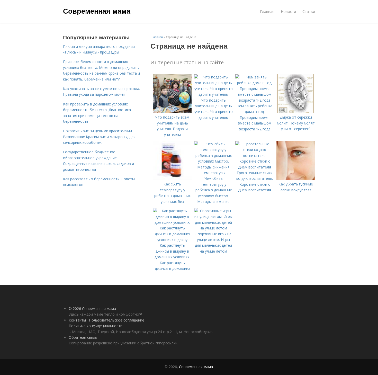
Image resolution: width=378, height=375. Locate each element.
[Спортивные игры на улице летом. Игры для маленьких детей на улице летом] (213, 228)
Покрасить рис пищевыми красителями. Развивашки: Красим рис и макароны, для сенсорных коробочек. (99, 136)
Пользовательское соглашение (116, 320)
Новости (288, 11)
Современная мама (96, 11)
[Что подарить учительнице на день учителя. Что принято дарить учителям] (213, 94)
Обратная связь (83, 337)
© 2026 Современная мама (92, 308)
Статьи (308, 11)
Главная (267, 11)
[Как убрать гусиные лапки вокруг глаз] (295, 178)
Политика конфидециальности (95, 325)
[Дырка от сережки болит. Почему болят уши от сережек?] (295, 111)
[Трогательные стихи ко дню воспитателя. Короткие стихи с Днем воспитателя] (254, 167)
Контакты (77, 320)
